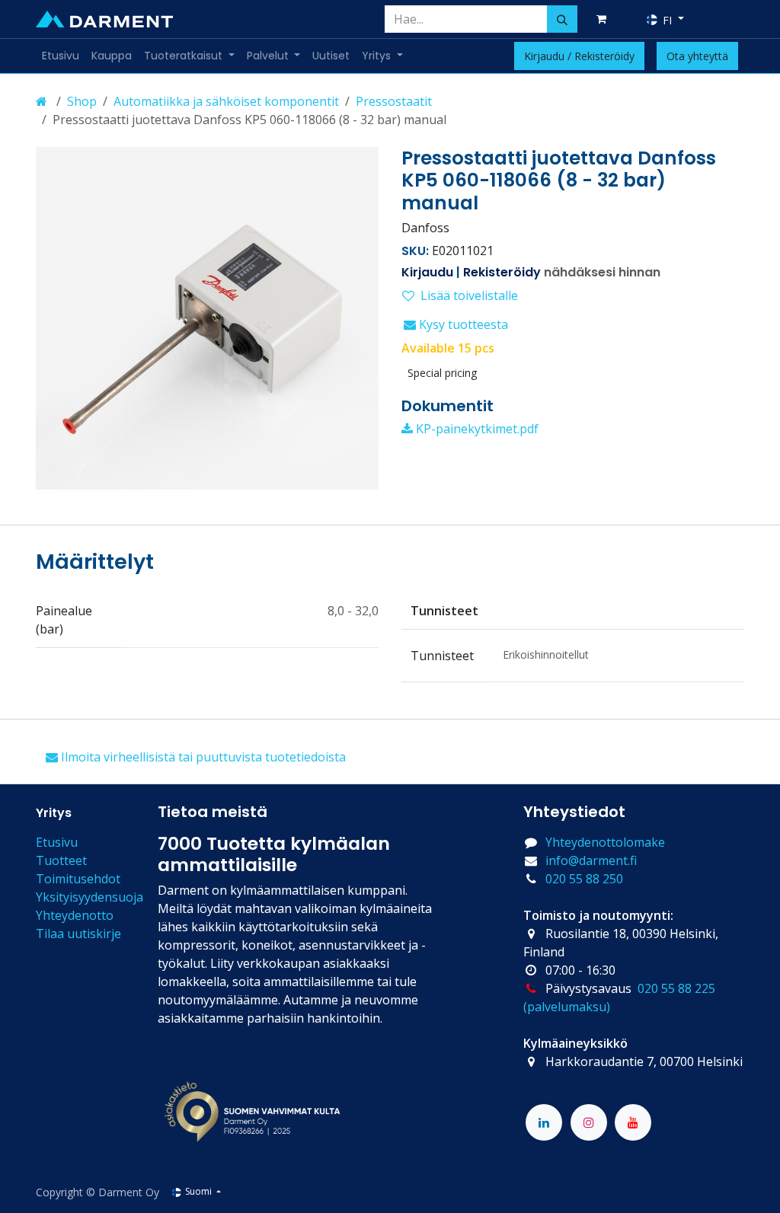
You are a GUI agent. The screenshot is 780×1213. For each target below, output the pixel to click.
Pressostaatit (394, 101)
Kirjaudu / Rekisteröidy (579, 56)
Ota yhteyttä (697, 56)
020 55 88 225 (676, 988)
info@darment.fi (591, 860)
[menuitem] (60, 56)
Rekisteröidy (502, 272)
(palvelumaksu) (566, 1006)
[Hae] (562, 19)
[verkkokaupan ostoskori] (604, 19)
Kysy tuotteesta (462, 324)
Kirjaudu (427, 272)
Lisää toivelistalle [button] (469, 295)
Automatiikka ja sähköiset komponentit (226, 101)
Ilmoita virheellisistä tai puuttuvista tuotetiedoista (202, 757)
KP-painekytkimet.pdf (476, 428)
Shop (82, 101)
